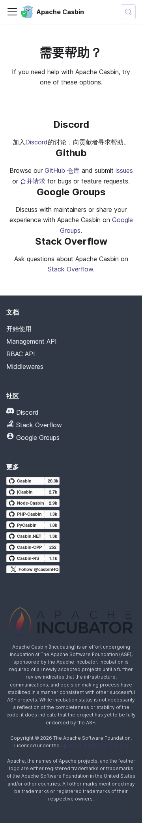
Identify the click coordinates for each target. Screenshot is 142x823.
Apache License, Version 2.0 (94, 745)
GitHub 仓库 (62, 170)
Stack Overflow (70, 269)
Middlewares (24, 366)
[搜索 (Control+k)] (128, 11)
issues (124, 170)
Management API (31, 341)
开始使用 (19, 329)
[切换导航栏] (12, 12)
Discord (36, 142)
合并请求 (32, 181)
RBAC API (20, 354)
